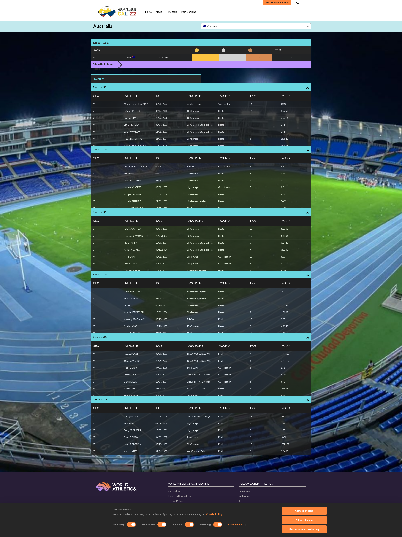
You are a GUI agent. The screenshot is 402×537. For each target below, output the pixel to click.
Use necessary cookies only (304, 529)
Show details (235, 524)
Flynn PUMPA (130, 243)
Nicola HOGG (131, 326)
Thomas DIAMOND (133, 236)
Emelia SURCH (131, 263)
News (159, 11)
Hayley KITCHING (133, 139)
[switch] (161, 524)
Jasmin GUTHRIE (132, 180)
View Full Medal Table (103, 65)
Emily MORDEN (131, 125)
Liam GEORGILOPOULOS (136, 166)
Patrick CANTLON (133, 111)
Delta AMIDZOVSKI (133, 291)
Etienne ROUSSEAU (133, 374)
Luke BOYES (130, 305)
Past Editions (188, 11)
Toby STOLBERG (132, 430)
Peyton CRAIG (131, 118)
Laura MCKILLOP (132, 132)
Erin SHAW (129, 423)
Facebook (244, 490)
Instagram (244, 495)
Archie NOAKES (132, 249)
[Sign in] (305, 3)
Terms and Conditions (180, 495)
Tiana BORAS (131, 368)
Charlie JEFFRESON (134, 312)
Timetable (171, 11)
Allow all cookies (304, 510)
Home (148, 11)
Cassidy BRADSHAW (134, 319)
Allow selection (304, 520)
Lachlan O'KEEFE (132, 187)
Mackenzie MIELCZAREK (136, 104)
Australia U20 (130, 388)
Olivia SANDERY (132, 361)
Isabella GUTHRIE (132, 201)
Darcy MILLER (131, 381)
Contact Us (174, 490)
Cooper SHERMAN (133, 194)
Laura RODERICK (132, 444)
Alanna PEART (131, 354)
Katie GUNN (130, 257)
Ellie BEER (129, 173)
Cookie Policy (214, 514)
